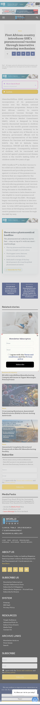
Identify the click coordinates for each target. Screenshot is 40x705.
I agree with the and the (21, 357)
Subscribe (20, 364)
